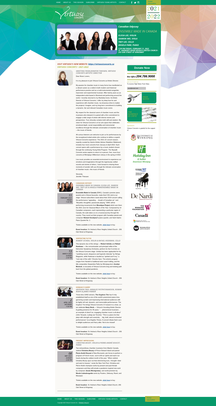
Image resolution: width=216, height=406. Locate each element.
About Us (67, 2)
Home (58, 2)
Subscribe (90, 2)
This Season (78, 2)
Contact (122, 2)
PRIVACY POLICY (84, 402)
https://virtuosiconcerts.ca (101, 64)
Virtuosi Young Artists (106, 2)
